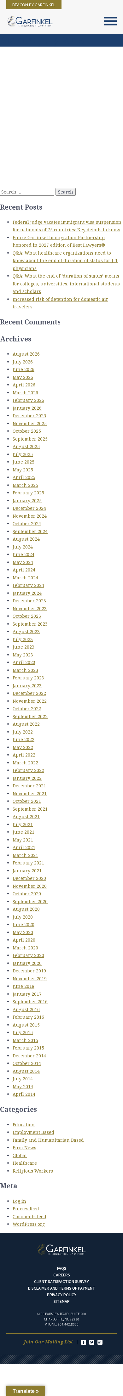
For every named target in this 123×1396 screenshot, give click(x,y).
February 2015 (28, 1048)
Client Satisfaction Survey (61, 1281)
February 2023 (28, 678)
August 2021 (26, 816)
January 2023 (27, 686)
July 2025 (23, 454)
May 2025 (23, 470)
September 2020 (30, 901)
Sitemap (62, 1301)
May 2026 (23, 377)
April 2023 (24, 662)
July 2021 (23, 824)
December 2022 (29, 693)
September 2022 (30, 716)
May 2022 (23, 747)
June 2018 (23, 986)
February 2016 (28, 1017)
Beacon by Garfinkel (34, 5)
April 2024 (24, 570)
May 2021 (23, 840)
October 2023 (27, 616)
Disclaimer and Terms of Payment (61, 1288)
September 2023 (30, 624)
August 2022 (26, 724)
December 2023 (29, 601)
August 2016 (26, 1009)
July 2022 (23, 732)
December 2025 (29, 416)
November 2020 (30, 886)
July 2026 (23, 362)
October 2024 (27, 523)
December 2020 (29, 878)
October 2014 (27, 1063)
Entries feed (26, 1209)
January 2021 (27, 871)
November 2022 (30, 701)
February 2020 (28, 955)
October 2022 (27, 709)
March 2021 (25, 855)
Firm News (24, 1148)
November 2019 (30, 979)
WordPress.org (29, 1224)
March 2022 (25, 763)
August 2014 (26, 1071)
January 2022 (27, 778)
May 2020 (23, 932)
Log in (19, 1201)
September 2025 (30, 439)
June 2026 (23, 369)
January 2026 (27, 408)
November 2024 (30, 516)
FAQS (61, 1268)
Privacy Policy (61, 1294)
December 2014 (29, 1056)
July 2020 (23, 917)
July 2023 (23, 639)
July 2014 (23, 1079)
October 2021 (27, 801)
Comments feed (29, 1216)
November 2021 (30, 794)
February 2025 (28, 493)
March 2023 (25, 670)
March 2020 (25, 948)
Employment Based (33, 1132)
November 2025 (30, 423)
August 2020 (26, 909)
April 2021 (24, 847)
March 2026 (25, 393)
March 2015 (25, 1040)
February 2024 (28, 585)
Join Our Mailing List (48, 1342)
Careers (61, 1274)
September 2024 (30, 531)
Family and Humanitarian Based (48, 1140)
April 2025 (24, 477)
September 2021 (30, 809)
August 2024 (26, 539)
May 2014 (23, 1086)
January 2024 (27, 593)
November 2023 (30, 608)
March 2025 (25, 485)
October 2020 (27, 894)
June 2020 (23, 924)
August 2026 (26, 354)
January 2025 (27, 501)
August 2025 (26, 446)
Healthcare (25, 1163)
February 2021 (28, 863)
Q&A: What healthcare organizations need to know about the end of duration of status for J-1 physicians (65, 260)
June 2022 (23, 739)
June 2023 (23, 647)
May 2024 (23, 562)
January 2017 (27, 994)
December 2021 (29, 786)
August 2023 (26, 631)
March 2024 (25, 578)
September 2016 (30, 1002)
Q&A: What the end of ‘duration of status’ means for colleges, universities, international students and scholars (66, 283)
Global (20, 1155)
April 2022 (24, 755)
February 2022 (28, 770)
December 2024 (29, 508)
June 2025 (23, 462)
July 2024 (23, 547)
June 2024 (23, 554)
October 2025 (27, 431)
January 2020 (27, 963)
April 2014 (24, 1094)
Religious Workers (33, 1171)
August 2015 (26, 1025)
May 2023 (23, 655)
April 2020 (24, 940)
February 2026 (28, 400)
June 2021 (23, 832)
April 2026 (24, 385)
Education (24, 1125)
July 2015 (23, 1032)
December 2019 (29, 971)
